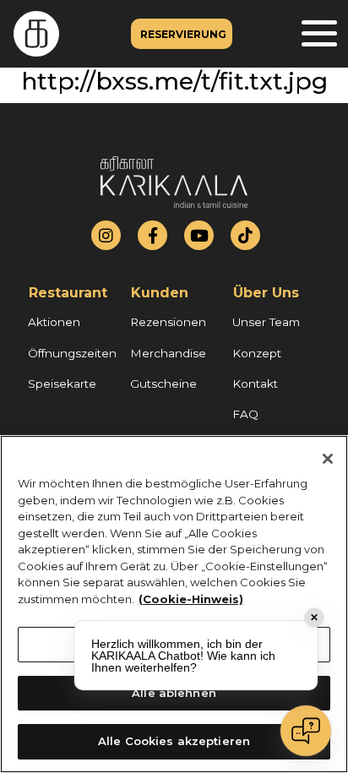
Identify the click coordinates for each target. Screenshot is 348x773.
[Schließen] (327, 458)
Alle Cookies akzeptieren (174, 741)
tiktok (245, 235)
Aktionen (54, 322)
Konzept (256, 353)
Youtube (199, 235)
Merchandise (168, 353)
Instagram (106, 235)
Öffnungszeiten (72, 353)
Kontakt (255, 383)
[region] (174, 604)
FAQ (245, 414)
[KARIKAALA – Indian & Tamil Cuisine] (29, 34)
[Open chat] (305, 730)
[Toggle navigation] (319, 34)
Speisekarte (62, 383)
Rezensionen (168, 322)
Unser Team (266, 322)
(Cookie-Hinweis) (191, 599)
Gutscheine (163, 383)
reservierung (183, 34)
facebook (153, 235)
